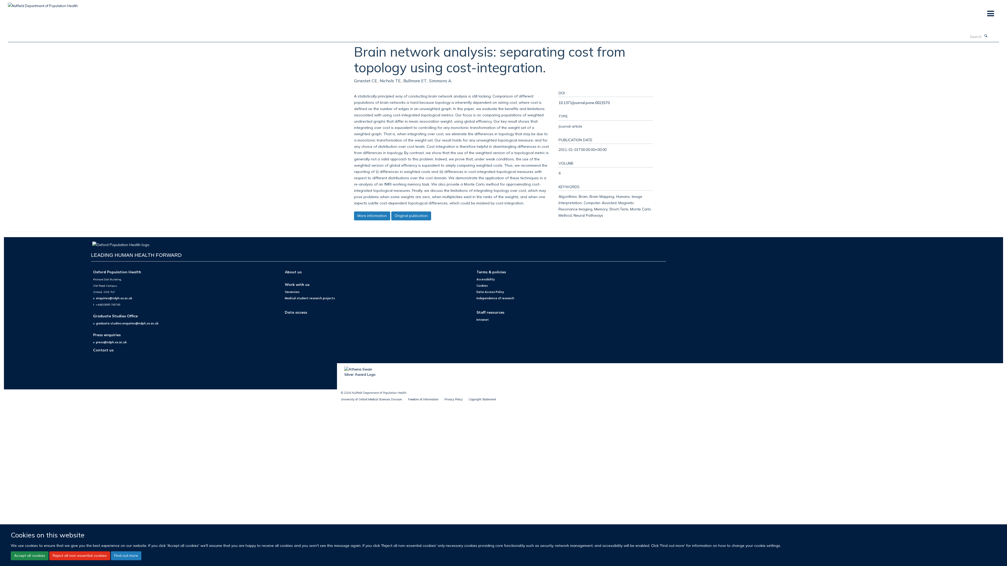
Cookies (482, 285)
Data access (296, 312)
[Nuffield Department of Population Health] (43, 4)
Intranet (482, 320)
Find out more (126, 555)
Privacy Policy (453, 399)
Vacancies (292, 292)
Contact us (103, 350)
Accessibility (485, 279)
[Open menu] (990, 13)
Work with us (297, 284)
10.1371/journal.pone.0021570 (584, 102)
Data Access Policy (490, 292)
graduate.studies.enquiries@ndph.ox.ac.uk (127, 323)
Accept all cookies (29, 555)
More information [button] (372, 215)
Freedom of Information (423, 399)
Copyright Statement (482, 399)
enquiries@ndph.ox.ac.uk (114, 298)
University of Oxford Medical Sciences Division (371, 399)
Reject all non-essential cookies (80, 555)
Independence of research (495, 298)
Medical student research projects (310, 298)
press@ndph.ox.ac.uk (111, 342)
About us (293, 272)
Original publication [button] (411, 215)
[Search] (986, 36)
